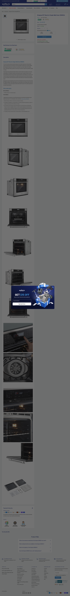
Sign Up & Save (22, 304)
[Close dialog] (53, 287)
